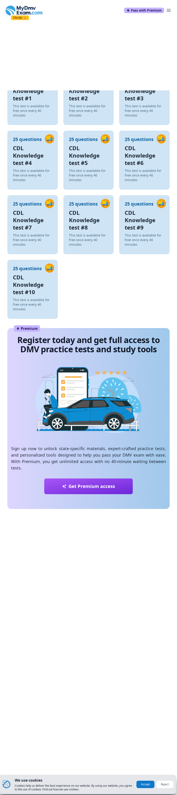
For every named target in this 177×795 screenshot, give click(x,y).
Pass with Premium (146, 10)
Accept (145, 784)
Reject (165, 784)
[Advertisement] (88, 55)
